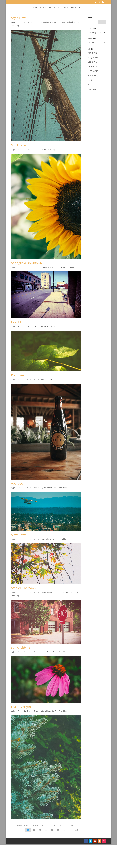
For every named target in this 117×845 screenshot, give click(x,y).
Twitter (91, 80)
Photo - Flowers (41, 149)
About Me (75, 7)
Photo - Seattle (52, 488)
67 (78, 825)
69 (34, 830)
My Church (93, 70)
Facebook (92, 66)
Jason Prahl (17, 22)
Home (34, 7)
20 (60, 825)
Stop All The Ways (23, 588)
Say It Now (18, 18)
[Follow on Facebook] (86, 841)
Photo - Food (39, 379)
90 (58, 830)
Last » (77, 830)
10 (54, 825)
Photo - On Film (54, 22)
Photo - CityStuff (41, 22)
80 (52, 830)
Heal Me (17, 322)
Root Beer (18, 375)
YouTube (92, 89)
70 (40, 830)
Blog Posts (93, 57)
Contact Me (93, 61)
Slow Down (19, 535)
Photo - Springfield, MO (70, 22)
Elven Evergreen (22, 707)
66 (72, 825)
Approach (17, 483)
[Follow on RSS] (99, 841)
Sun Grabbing (20, 648)
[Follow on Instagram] (104, 841)
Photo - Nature (40, 326)
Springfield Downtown (26, 263)
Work (90, 84)
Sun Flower (19, 145)
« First (35, 825)
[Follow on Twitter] (90, 841)
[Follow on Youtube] (95, 841)
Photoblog (15, 26)
